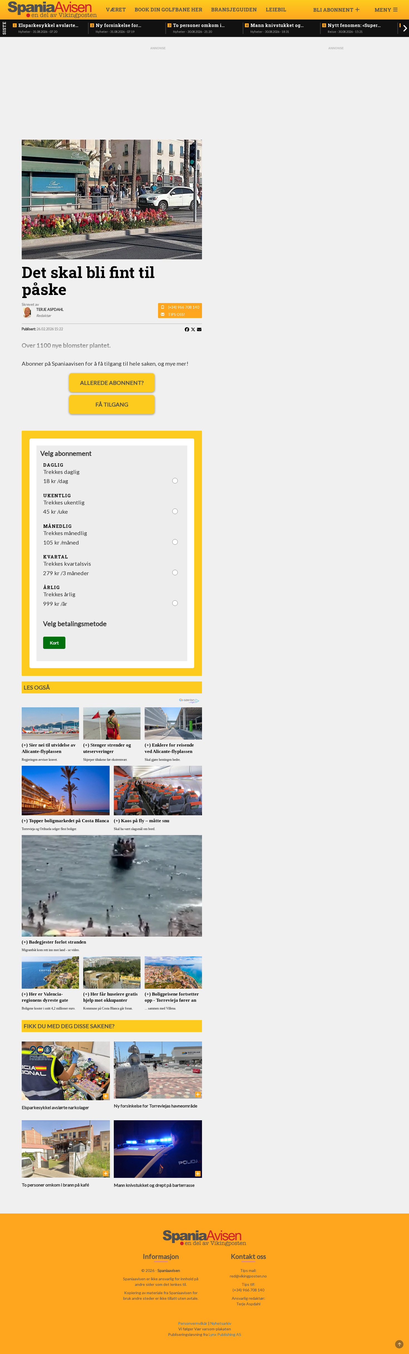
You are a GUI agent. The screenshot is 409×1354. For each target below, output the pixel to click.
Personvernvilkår (192, 1323)
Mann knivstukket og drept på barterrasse (275, 25)
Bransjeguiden (234, 9)
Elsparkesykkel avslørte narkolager (46, 25)
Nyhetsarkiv (220, 1323)
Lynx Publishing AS (225, 1334)
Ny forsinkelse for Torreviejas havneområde (125, 25)
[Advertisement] (158, 92)
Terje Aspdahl (248, 1303)
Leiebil (276, 9)
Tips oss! (176, 314)
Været (116, 9)
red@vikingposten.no (248, 1276)
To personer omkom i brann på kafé (197, 25)
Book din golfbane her (168, 9)
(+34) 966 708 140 (183, 307)
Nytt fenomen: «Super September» (353, 25)
